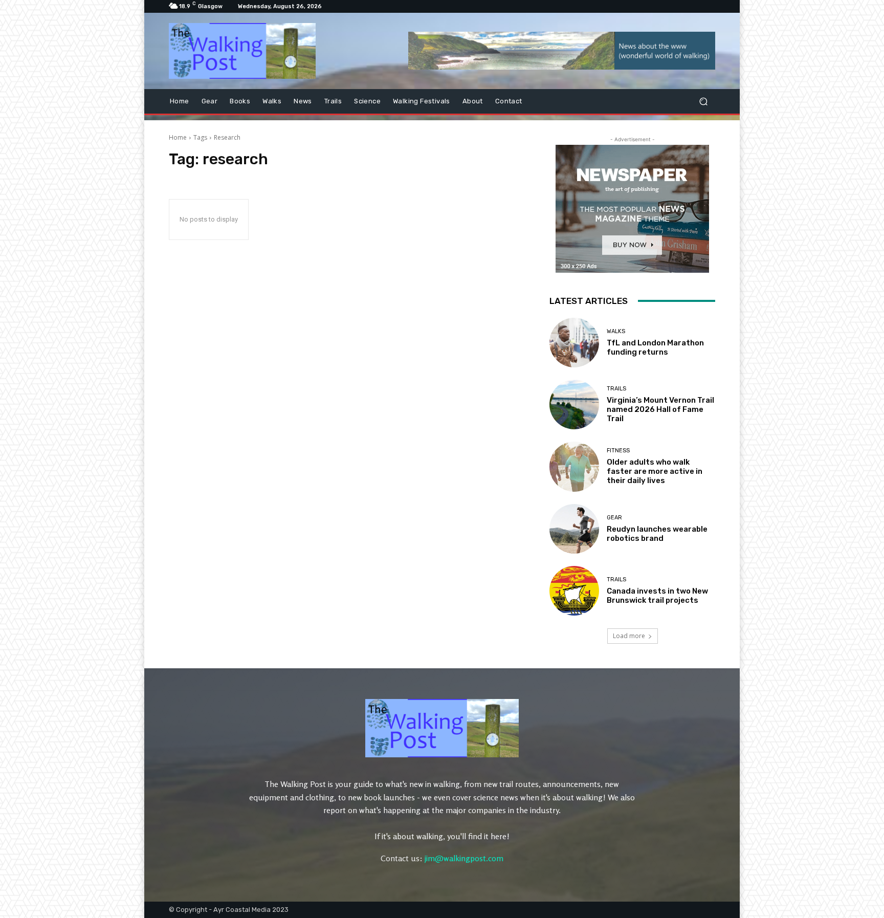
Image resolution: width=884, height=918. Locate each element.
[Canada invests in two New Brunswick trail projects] (574, 591)
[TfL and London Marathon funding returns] (574, 342)
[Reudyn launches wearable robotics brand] (574, 529)
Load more (629, 635)
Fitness (618, 450)
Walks (616, 331)
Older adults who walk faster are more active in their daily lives (654, 471)
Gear (614, 517)
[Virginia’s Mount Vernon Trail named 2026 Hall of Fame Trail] (574, 404)
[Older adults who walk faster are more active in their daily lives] (574, 466)
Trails (616, 388)
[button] (703, 102)
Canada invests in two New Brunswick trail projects (657, 595)
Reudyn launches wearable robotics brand (657, 533)
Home (178, 137)
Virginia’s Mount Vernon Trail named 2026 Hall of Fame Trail (660, 409)
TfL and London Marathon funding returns (655, 347)
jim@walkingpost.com (464, 858)
